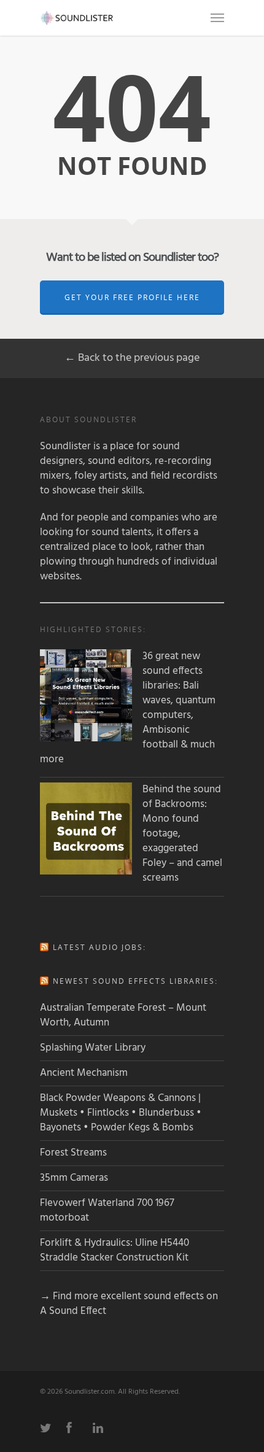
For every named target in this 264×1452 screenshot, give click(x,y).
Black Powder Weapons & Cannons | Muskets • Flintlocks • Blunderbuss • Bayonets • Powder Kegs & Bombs (120, 1113)
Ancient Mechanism (84, 1073)
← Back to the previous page (132, 358)
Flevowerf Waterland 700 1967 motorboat (107, 1210)
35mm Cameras (74, 1178)
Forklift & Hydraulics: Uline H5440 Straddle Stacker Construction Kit (114, 1250)
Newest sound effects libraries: (135, 981)
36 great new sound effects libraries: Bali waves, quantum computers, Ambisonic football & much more (127, 708)
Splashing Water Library (93, 1048)
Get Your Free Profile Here (132, 297)
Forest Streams (73, 1153)
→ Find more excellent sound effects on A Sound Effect (129, 1303)
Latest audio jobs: (99, 947)
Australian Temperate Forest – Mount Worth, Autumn (123, 1015)
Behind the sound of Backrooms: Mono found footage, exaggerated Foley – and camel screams (182, 834)
